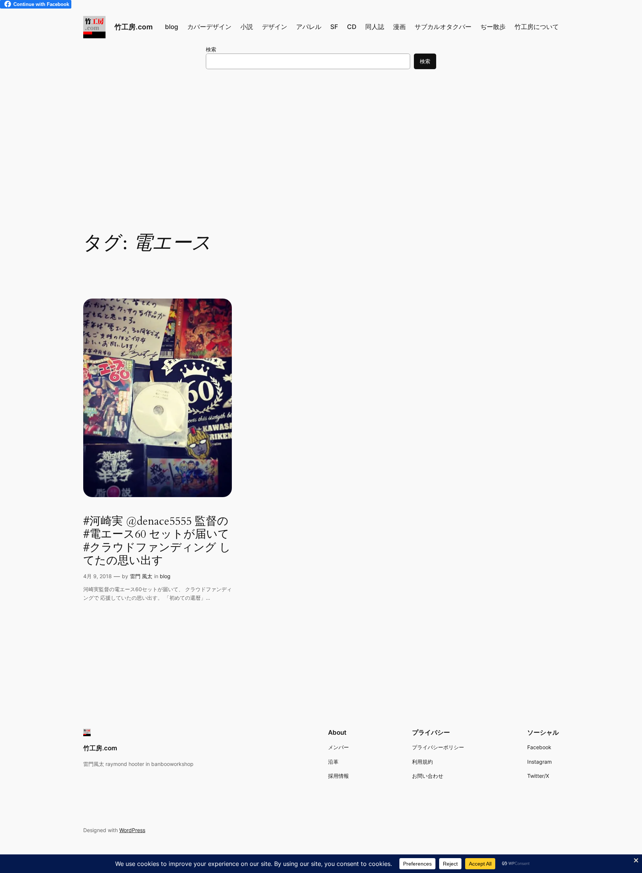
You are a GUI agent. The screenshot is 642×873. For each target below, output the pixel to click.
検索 (211, 49)
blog (165, 576)
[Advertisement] (321, 136)
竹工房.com (133, 26)
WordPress (132, 830)
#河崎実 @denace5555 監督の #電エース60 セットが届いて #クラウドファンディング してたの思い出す (157, 541)
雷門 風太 (141, 576)
